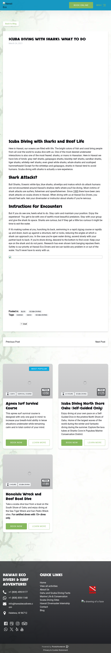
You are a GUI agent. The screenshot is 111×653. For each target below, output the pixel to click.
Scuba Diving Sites (49, 600)
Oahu (29, 315)
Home (43, 582)
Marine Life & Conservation (53, 596)
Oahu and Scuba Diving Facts (55, 593)
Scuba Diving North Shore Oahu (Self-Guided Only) (82, 406)
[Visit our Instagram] (17, 623)
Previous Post (13, 341)
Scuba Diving (35, 312)
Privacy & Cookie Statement (55, 650)
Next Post (100, 341)
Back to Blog (10, 24)
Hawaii (20, 315)
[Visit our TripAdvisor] (24, 623)
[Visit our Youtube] (22, 629)
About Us (44, 589)
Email (25, 324)
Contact (44, 607)
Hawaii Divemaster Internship (55, 603)
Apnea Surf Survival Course (22, 406)
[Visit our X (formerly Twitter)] (11, 629)
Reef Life (75, 141)
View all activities (49, 586)
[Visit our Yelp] (17, 629)
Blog (23, 312)
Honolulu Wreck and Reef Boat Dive (23, 496)
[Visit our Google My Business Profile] (12, 623)
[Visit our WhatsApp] (6, 629)
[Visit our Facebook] (6, 623)
